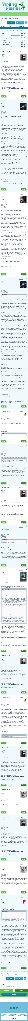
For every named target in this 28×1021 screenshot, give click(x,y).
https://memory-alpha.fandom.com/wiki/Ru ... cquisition (14, 645)
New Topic (19, 22)
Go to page (12, 26)
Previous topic (19, 28)
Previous (16, 26)
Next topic (25, 28)
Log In (21, 990)
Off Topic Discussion (10, 18)
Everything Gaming (9, 91)
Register (6, 990)
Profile (3, 96)
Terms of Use (11, 1015)
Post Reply (11, 22)
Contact (4, 1014)
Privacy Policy (13, 1014)
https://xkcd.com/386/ (6, 549)
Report (23, 96)
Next (24, 26)
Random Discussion (18, 18)
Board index (3, 18)
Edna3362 (10, 401)
